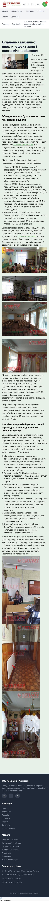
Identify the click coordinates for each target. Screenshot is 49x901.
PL (34, 4)
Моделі (5, 11)
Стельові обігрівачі (27, 236)
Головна (5, 24)
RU (29, 4)
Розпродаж (6, 856)
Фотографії (6, 812)
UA (24, 4)
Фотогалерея (16, 11)
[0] (45, 4)
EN (38, 4)
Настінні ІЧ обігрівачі (10, 846)
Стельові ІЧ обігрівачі (10, 840)
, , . (22, 871)
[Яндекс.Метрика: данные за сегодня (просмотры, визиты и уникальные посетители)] (5, 899)
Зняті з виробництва (10, 859)
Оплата (5, 17)
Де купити (30, 11)
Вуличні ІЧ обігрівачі (10, 850)
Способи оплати (8, 828)
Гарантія (41, 11)
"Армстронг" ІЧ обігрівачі (12, 843)
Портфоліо (16, 24)
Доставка (15, 17)
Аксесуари (6, 853)
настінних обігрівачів (23, 144)
